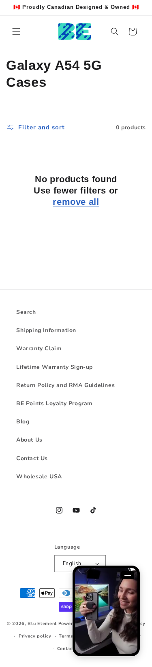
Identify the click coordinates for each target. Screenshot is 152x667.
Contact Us (32, 458)
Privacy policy (35, 636)
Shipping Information (46, 330)
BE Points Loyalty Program (54, 403)
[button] (16, 31)
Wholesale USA (39, 476)
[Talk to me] (106, 611)
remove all (76, 202)
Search (26, 312)
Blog (22, 421)
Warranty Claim (38, 348)
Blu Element (42, 624)
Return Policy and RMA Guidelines (65, 385)
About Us (29, 440)
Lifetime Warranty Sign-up (54, 367)
